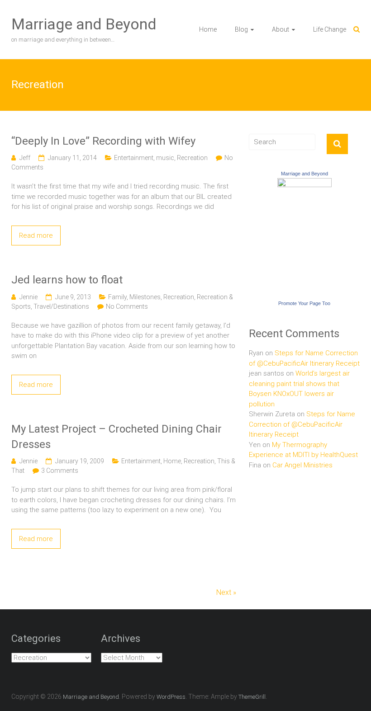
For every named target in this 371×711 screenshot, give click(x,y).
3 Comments (59, 470)
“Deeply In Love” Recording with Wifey (103, 141)
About (280, 29)
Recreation (192, 157)
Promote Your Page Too (304, 303)
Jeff (24, 157)
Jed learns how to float (67, 279)
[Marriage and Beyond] (304, 183)
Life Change (329, 29)
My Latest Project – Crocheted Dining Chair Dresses (116, 437)
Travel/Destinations (61, 306)
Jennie (28, 297)
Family (117, 297)
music (165, 157)
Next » (226, 592)
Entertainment (133, 157)
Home (208, 29)
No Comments (127, 306)
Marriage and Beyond (84, 24)
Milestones (145, 297)
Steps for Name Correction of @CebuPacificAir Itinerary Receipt (302, 424)
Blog (241, 29)
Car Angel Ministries (302, 465)
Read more (36, 235)
